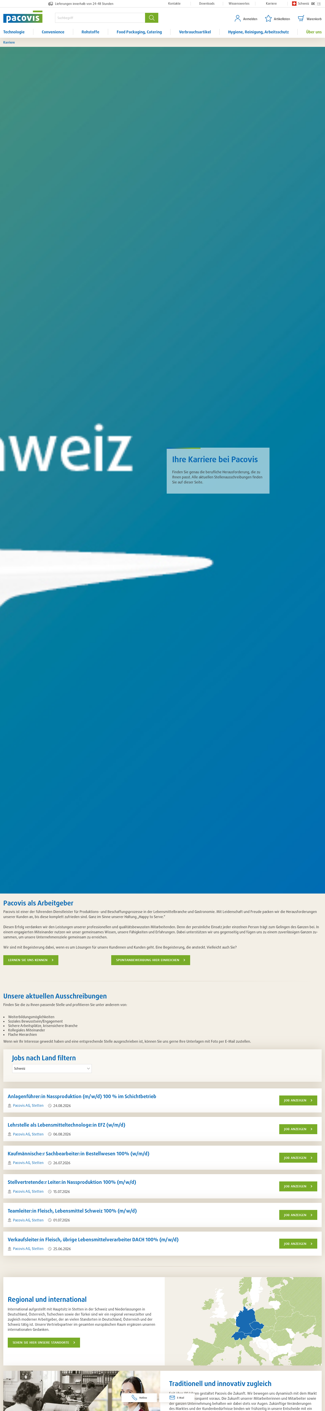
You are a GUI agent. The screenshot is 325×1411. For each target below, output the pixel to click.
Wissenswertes (239, 3)
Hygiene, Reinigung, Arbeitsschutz (258, 31)
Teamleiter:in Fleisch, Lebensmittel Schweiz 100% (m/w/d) (72, 1211)
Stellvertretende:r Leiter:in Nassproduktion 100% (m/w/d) (72, 1182)
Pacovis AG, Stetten (28, 1105)
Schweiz (303, 3)
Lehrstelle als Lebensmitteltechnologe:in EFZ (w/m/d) (66, 1125)
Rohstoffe (90, 31)
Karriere (271, 3)
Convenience (53, 31)
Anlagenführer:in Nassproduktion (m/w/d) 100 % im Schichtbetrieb (82, 1096)
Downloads (206, 3)
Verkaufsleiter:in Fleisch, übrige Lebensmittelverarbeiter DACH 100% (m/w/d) (93, 1239)
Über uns (314, 31)
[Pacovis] (29, 17)
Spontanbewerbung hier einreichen (147, 960)
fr (319, 4)
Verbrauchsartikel (195, 31)
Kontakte (174, 3)
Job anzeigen (295, 1100)
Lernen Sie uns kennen (28, 960)
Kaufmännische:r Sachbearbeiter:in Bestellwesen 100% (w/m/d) (78, 1153)
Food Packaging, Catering (139, 31)
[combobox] (100, 18)
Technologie (14, 31)
